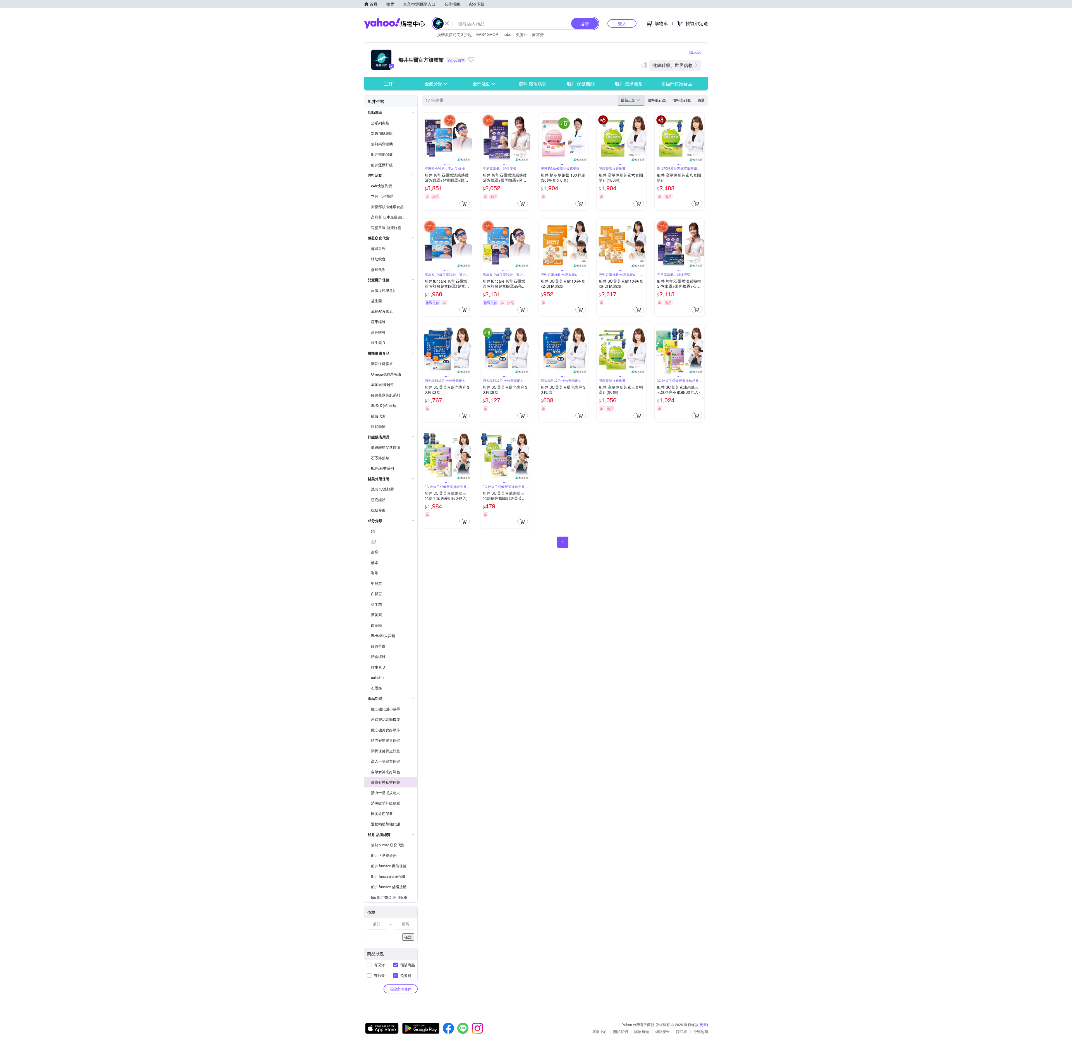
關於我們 (620, 1031)
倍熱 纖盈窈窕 (533, 83)
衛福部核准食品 (676, 83)
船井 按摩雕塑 (629, 83)
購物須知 (641, 1031)
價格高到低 (682, 100)
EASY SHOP (487, 34)
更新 (703, 1024)
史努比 (522, 34)
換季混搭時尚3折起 (454, 34)
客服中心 (599, 1031)
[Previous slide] (426, 138)
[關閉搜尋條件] (447, 23)
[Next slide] (468, 138)
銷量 (701, 100)
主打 (388, 83)
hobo (506, 34)
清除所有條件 (400, 988)
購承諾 (695, 52)
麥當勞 (538, 34)
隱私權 (681, 1031)
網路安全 (662, 1031)
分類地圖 (700, 1031)
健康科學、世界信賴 (672, 65)
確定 (408, 937)
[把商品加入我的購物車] (464, 203)
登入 (622, 23)
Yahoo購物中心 (394, 23)
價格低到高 (657, 100)
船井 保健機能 (581, 83)
